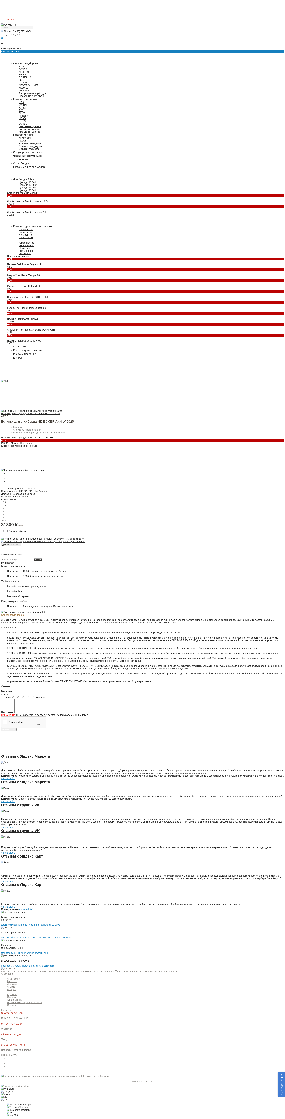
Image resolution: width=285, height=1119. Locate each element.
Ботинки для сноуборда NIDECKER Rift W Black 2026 (30, 413)
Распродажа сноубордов (32, 93)
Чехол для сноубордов (27, 155)
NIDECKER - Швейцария (33, 491)
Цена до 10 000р (28, 182)
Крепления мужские (30, 126)
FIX (21, 110)
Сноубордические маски (28, 152)
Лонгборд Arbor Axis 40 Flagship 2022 (27, 201)
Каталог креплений (25, 99)
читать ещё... (8, 778)
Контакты (11, 6)
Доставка (11, 9)
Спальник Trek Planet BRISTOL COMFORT (30, 297)
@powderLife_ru (11, 1034)
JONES (23, 69)
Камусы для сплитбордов (29, 166)
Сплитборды (21, 163)
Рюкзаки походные (25, 353)
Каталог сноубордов (25, 63)
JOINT (22, 80)
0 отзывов (8, 488)
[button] (281, 1084)
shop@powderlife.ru (13, 1044)
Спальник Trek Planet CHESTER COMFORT (31, 329)
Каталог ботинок (23, 134)
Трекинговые (26, 251)
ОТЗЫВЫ (11, 20)
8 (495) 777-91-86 (22, 31)
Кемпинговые (26, 245)
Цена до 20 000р (28, 190)
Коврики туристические (27, 350)
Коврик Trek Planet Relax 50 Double (26, 308)
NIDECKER (25, 72)
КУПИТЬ (38, 560)
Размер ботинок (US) (10, 499)
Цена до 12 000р (28, 185)
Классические (26, 243)
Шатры (17, 357)
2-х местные (26, 229)
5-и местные (26, 237)
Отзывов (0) (18, 615)
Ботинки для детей (29, 149)
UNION (23, 105)
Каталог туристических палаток (32, 226)
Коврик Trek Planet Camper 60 (23, 275)
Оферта (11, 1005)
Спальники (20, 346)
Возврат (11, 989)
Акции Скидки (14, 1000)
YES (21, 102)
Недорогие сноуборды (31, 96)
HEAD (22, 74)
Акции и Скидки (14, 17)
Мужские (24, 88)
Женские (24, 90)
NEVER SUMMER (29, 85)
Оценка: (5, 694)
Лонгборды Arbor (23, 179)
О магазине (12, 4)
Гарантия (11, 14)
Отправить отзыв (8, 729)
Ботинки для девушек (31, 146)
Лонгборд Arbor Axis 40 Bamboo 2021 (27, 212)
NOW (22, 113)
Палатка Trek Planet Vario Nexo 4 (25, 340)
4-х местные (26, 235)
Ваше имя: (7, 691)
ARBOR (23, 66)
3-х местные (26, 232)
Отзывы (11, 997)
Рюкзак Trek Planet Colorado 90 (24, 286)
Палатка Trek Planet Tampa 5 (23, 319)
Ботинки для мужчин (30, 143)
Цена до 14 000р (28, 187)
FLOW (22, 121)
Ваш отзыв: (7, 712)
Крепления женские (30, 129)
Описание (6, 615)
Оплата (10, 12)
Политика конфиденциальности (24, 1002)
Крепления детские (29, 131)
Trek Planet (25, 253)
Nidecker (23, 115)
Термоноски (20, 159)
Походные (24, 248)
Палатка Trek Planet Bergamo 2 (24, 264)
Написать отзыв (26, 488)
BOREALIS (25, 77)
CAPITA (23, 82)
